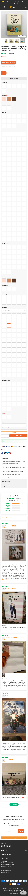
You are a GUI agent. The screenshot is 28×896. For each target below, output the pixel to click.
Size (2, 70)
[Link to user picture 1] (14, 545)
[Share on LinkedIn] (7, 453)
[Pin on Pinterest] (10, 453)
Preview (14, 432)
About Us (5, 888)
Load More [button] (14, 804)
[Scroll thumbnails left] (2, 41)
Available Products (7, 59)
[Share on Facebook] (2, 453)
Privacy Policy (20, 888)
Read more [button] (4, 579)
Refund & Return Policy (19, 890)
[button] (4, 53)
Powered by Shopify (14, 893)
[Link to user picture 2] (4, 675)
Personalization (6, 481)
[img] (5, 523)
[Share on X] (5, 453)
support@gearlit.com (9, 864)
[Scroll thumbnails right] (26, 41)
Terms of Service (12, 888)
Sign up (21, 831)
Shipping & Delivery (8, 890)
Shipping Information (7, 486)
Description (5, 458)
